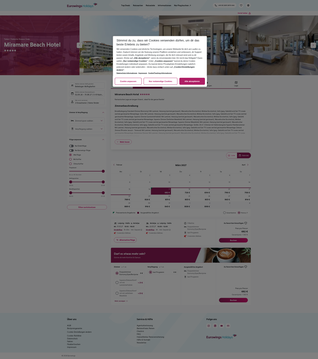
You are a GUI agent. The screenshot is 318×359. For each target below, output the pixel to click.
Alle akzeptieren (192, 81)
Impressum (142, 73)
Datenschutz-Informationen (127, 73)
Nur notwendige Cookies (160, 81)
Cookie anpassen (128, 81)
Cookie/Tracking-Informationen (160, 73)
